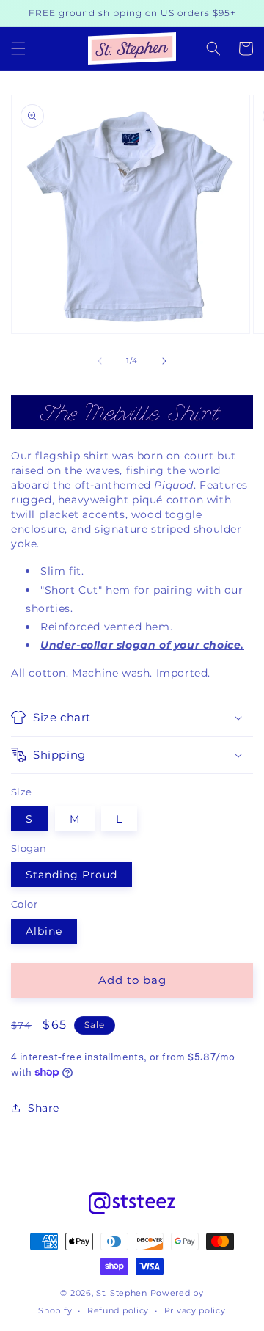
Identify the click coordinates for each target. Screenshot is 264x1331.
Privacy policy (195, 1310)
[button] (18, 48)
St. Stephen (121, 1293)
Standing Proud (71, 874)
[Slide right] (164, 361)
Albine (44, 931)
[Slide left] (100, 361)
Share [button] (43, 1108)
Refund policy (118, 1310)
